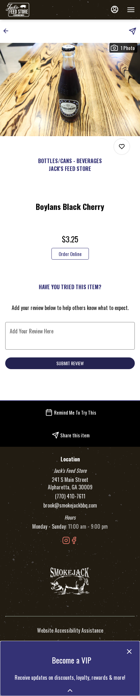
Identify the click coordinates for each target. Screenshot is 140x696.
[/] (70, 580)
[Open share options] (132, 31)
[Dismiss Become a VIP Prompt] (129, 651)
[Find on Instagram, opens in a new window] (66, 541)
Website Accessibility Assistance (70, 630)
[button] (8, 31)
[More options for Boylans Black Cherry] (122, 146)
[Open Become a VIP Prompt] (70, 690)
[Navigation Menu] (131, 9)
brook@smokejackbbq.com (70, 505)
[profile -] (115, 9)
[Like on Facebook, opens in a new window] (74, 541)
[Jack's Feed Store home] (34, 10)
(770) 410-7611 (70, 496)
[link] (70, 254)
